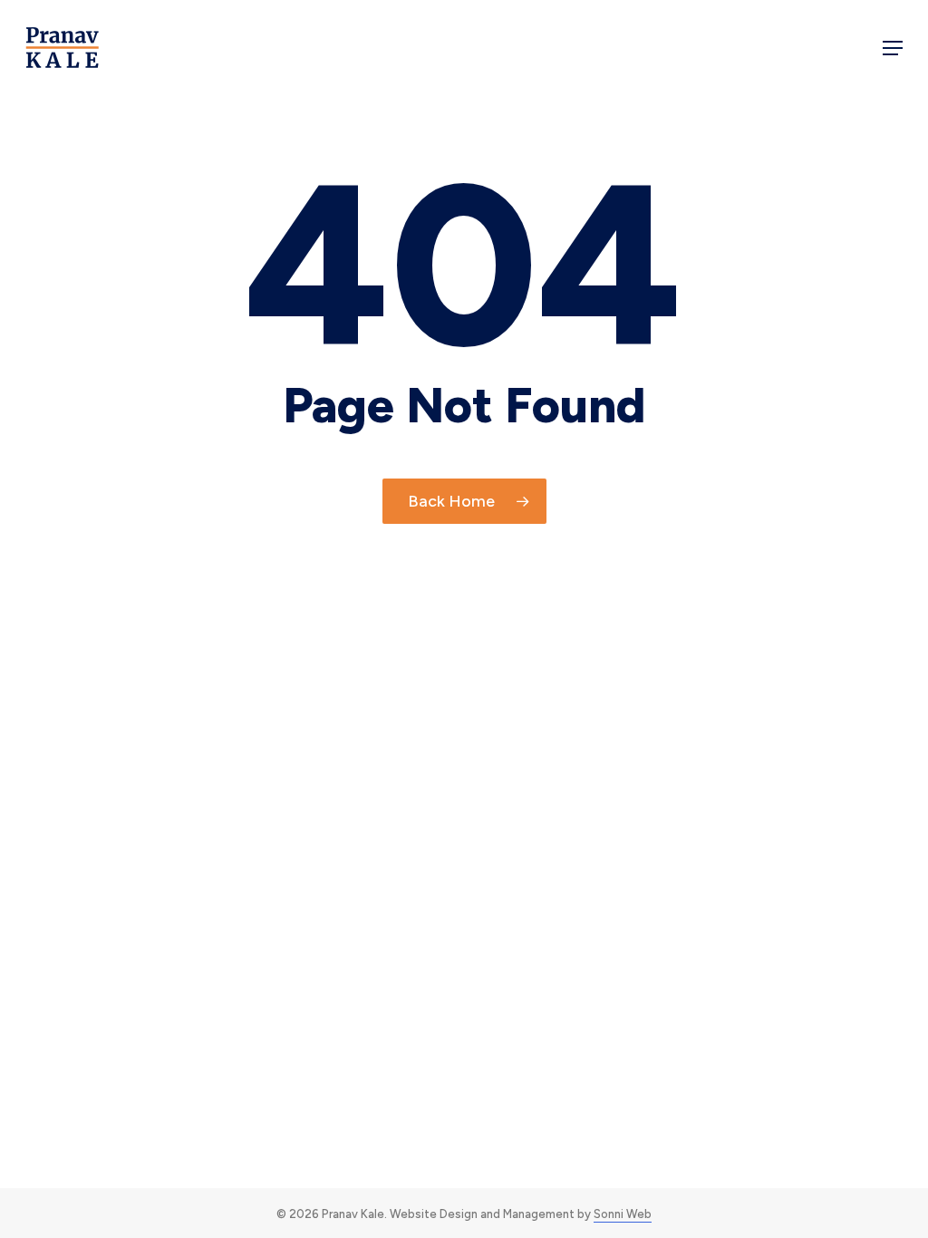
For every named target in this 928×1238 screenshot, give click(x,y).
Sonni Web (623, 1214)
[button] (893, 48)
